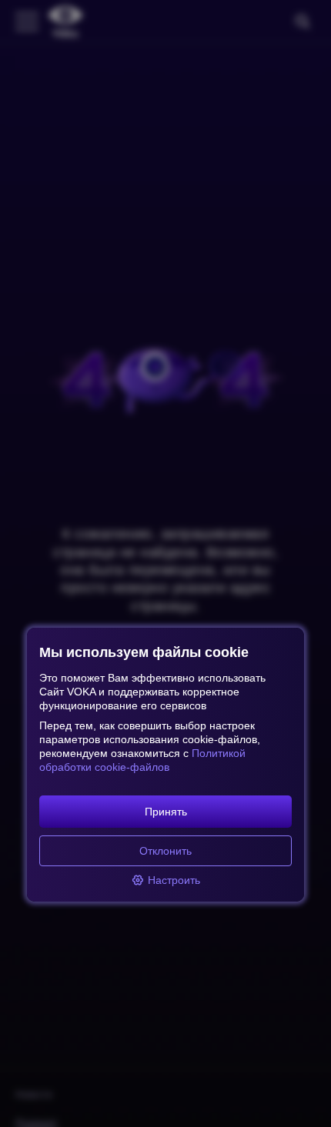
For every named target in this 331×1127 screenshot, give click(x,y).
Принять (166, 811)
